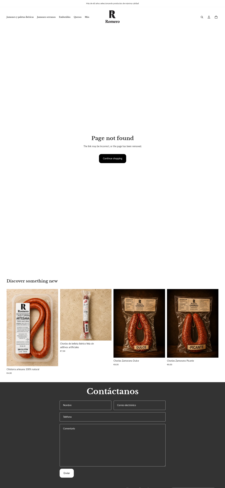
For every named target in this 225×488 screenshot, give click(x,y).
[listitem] (87, 17)
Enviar (67, 473)
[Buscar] (202, 17)
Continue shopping (112, 158)
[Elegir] (53, 361)
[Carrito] (216, 17)
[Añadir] (106, 335)
